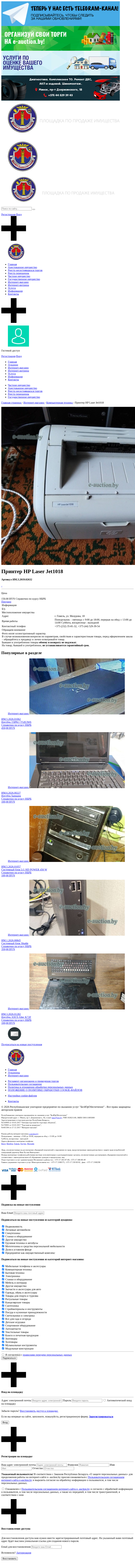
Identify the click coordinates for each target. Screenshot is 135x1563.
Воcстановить (9, 1558)
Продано (6, 601)
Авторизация (23, 1552)
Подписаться (9, 1358)
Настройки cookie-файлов (22, 1095)
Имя (112, 1464)
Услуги (12, 288)
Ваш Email (7, 1212)
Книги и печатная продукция (21, 1335)
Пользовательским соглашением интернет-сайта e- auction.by (55, 1489)
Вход (19, 214)
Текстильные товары (17, 1332)
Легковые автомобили (17, 1229)
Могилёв (30, 1144)
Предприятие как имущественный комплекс (30, 1252)
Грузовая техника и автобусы (21, 1243)
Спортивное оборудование (20, 1325)
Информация (15, 291)
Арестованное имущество (22, 267)
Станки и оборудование (18, 1236)
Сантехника (12, 1305)
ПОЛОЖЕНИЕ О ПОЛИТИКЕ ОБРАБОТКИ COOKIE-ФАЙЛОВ (45, 1090)
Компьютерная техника (18, 1269)
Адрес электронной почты (16, 1400)
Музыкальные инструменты (21, 1345)
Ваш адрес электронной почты (18, 1464)
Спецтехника (12, 1233)
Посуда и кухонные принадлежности (26, 1312)
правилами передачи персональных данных (47, 1354)
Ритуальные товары (16, 1299)
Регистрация (8, 214)
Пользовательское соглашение (25, 1084)
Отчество (37, 1468)
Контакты (13, 294)
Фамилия (73, 1464)
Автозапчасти (13, 1328)
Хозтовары (11, 1342)
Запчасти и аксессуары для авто (23, 1289)
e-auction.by (33, 1134)
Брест (3, 1144)
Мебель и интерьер (16, 1282)
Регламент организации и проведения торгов (33, 1081)
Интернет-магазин (18, 282)
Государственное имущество (24, 279)
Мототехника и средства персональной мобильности (35, 1246)
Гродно (23, 1144)
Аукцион (13, 364)
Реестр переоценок (18, 273)
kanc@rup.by (57, 1118)
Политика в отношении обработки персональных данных (40, 1087)
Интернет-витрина (18, 285)
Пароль (67, 1400)
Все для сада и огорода (18, 1319)
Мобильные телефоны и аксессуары (25, 1266)
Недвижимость (13, 1226)
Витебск (10, 1144)
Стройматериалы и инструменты (23, 1309)
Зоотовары (11, 1338)
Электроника (12, 1276)
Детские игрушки (15, 1322)
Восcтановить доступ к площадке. (39, 1411)
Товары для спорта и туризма (21, 1295)
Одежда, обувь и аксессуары (21, 1292)
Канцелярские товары (17, 1302)
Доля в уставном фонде (18, 1249)
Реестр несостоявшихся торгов (25, 270)
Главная (12, 264)
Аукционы (14, 1072)
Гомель (16, 1144)
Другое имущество (16, 1239)
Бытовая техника (14, 1272)
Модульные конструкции (19, 1348)
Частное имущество (19, 276)
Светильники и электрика (20, 1315)
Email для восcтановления (15, 1546)
